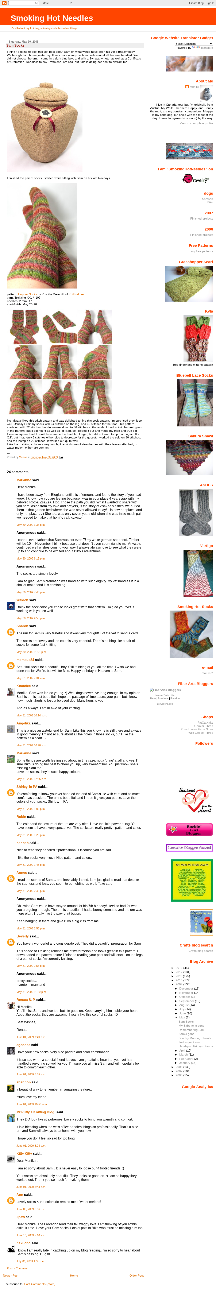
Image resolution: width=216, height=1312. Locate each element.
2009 (179, 984)
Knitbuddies (76, 294)
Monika (194, 86)
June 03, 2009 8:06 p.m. (31, 1209)
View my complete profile (196, 123)
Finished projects (201, 218)
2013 (179, 968)
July (182, 1009)
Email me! (206, 673)
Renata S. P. (25, 1000)
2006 (179, 1075)
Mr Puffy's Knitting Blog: (35, 1112)
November (186, 992)
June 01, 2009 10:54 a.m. (32, 1104)
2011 (179, 976)
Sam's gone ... (188, 1034)
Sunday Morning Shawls (195, 1038)
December (186, 988)
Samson (207, 199)
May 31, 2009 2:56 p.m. (31, 928)
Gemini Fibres (203, 726)
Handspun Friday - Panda (196, 1046)
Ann (19, 1194)
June (183, 1013)
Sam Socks (186, 1021)
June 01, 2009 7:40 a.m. (31, 1037)
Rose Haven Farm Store (197, 729)
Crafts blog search (201, 950)
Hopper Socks (27, 294)
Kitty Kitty (24, 1153)
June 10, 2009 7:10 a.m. (31, 1235)
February (185, 1058)
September (187, 1001)
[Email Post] (61, 457)
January (185, 1062)
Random (175, 698)
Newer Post (10, 1275)
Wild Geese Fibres (200, 732)
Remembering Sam (192, 1030)
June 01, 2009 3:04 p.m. (31, 1145)
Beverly (22, 936)
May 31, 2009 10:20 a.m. (31, 745)
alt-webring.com (165, 704)
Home (74, 1275)
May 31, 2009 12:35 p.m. (31, 779)
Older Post (137, 1275)
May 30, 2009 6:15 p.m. (31, 558)
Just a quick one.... (191, 1042)
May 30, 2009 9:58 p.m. (31, 618)
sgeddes (23, 1045)
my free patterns (202, 251)
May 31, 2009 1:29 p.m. (31, 835)
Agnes (21, 872)
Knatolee (23, 686)
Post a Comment (17, 1268)
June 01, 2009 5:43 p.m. (31, 1186)
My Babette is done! (192, 1025)
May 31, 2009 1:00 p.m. (31, 809)
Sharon (22, 626)
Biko (210, 202)
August (184, 1005)
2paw (20, 1217)
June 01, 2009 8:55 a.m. (31, 1074)
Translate (207, 47)
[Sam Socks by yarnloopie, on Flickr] (59, 413)
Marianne (23, 480)
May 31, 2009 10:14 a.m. (31, 715)
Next (153, 698)
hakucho (23, 1243)
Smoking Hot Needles (52, 18)
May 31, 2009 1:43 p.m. (31, 864)
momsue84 (25, 660)
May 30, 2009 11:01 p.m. (31, 652)
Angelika (23, 723)
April (182, 1050)
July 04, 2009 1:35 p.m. (30, 1261)
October (185, 996)
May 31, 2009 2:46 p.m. (31, 891)
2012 (179, 972)
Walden (22, 600)
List (173, 695)
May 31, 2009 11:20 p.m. (31, 992)
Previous (163, 698)
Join (166, 695)
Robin (21, 816)
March (184, 1054)
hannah (22, 843)
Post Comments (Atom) (39, 1284)
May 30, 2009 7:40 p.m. (31, 592)
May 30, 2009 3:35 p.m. (31, 524)
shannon (23, 1082)
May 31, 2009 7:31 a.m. (31, 678)
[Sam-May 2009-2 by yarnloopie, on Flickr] (44, 171)
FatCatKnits (205, 722)
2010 (179, 980)
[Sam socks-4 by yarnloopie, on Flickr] (42, 287)
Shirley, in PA (26, 787)
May (182, 1017)
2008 (179, 1067)
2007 (179, 1071)
